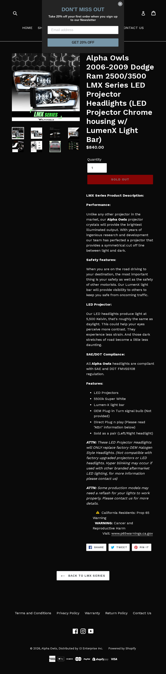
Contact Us (142, 613)
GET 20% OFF (83, 42)
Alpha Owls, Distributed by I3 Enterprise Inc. (72, 648)
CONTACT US (132, 28)
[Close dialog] (120, 4)
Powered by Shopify (122, 648)
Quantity (94, 159)
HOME (27, 28)
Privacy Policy (68, 613)
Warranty (92, 613)
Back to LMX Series (86, 575)
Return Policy (116, 613)
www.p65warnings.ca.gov (132, 533)
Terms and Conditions (33, 613)
